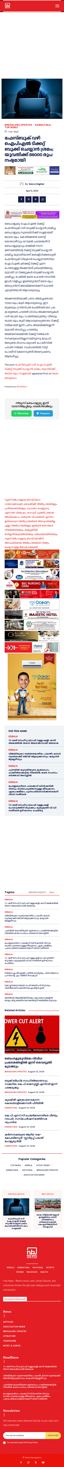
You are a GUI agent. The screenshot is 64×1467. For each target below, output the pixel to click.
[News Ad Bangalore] (32, 174)
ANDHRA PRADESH (37, 892)
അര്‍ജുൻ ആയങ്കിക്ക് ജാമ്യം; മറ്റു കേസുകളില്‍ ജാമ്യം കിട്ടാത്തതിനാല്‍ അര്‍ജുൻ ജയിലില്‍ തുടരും (31, 999)
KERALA (13, 736)
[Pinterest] (35, 199)
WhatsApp (23, 413)
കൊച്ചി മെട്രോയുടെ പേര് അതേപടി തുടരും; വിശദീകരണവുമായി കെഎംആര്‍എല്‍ (28, 987)
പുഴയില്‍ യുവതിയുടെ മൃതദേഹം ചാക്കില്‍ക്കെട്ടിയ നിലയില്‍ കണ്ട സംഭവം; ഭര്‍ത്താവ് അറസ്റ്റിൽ (33, 772)
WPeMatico (22, 386)
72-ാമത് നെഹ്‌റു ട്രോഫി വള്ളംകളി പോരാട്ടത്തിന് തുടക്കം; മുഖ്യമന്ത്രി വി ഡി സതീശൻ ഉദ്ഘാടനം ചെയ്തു (32, 807)
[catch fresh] (32, 564)
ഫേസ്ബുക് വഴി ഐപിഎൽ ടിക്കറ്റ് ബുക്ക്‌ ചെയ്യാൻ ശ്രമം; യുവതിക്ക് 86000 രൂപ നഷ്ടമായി (30, 369)
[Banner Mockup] (32, 574)
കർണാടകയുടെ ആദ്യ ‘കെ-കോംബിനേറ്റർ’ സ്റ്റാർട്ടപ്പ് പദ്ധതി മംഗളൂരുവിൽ (24, 1138)
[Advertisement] (32, 45)
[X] (28, 199)
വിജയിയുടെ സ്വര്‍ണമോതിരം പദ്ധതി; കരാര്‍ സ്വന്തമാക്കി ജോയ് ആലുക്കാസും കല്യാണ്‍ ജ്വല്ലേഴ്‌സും (35, 756)
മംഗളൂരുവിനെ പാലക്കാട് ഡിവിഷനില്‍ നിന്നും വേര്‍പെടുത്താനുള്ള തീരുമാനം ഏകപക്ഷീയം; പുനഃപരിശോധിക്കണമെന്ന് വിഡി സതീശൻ (33, 790)
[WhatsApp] (43, 199)
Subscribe (53, 1435)
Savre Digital (36, 184)
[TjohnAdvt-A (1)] (32, 594)
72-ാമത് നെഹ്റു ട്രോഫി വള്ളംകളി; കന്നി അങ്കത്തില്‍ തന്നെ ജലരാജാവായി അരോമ (33, 742)
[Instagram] (28, 1463)
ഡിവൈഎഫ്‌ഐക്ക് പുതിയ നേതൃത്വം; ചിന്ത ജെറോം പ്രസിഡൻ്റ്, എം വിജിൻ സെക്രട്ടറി (32, 974)
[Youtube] (43, 1463)
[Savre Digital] (22, 184)
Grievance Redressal (15, 1299)
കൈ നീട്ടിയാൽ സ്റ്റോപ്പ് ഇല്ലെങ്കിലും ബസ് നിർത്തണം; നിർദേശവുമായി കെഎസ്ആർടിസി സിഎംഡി (48, 1221)
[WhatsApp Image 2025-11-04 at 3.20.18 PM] (32, 686)
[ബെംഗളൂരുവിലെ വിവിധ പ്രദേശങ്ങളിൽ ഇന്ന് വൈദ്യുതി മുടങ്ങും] (32, 1034)
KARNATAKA (43, 125)
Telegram (45, 413)
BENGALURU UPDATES (18, 125)
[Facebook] (21, 199)
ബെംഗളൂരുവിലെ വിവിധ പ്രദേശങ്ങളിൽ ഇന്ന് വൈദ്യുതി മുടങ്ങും (28, 1062)
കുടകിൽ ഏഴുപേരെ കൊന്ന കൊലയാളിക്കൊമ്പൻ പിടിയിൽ (24, 1101)
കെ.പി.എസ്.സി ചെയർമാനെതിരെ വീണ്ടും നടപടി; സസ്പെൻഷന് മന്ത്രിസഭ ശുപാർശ (31, 1119)
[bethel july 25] (32, 214)
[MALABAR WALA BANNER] (32, 554)
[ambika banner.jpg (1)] (32, 584)
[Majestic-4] (32, 614)
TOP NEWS (11, 127)
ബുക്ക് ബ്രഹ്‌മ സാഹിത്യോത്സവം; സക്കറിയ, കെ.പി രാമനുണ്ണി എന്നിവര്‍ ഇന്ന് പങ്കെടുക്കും (31, 1084)
